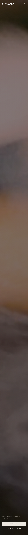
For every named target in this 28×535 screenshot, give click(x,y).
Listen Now (14, 524)
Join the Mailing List (14, 528)
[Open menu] (24, 4)
